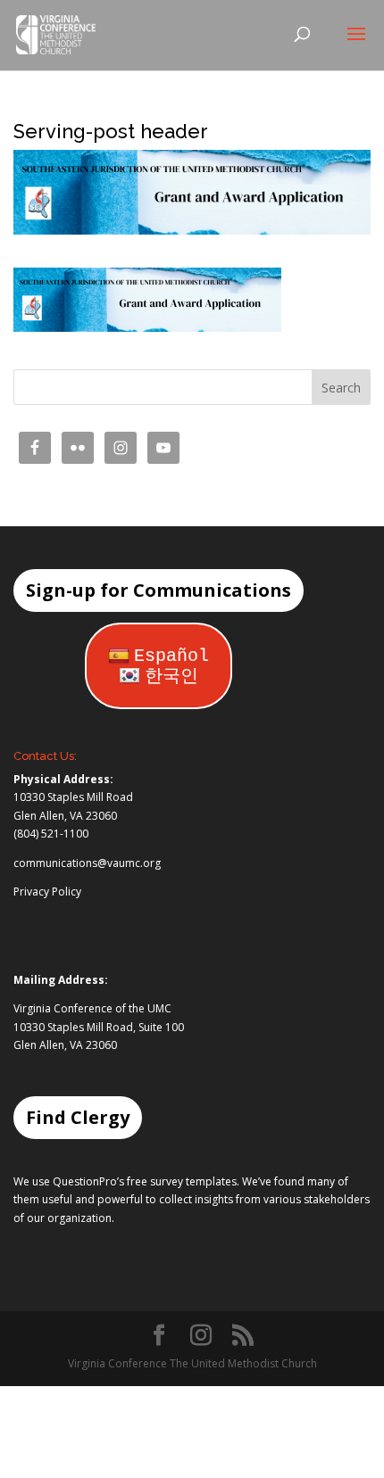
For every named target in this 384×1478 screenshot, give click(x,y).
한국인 (171, 676)
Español (171, 656)
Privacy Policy (47, 891)
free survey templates (182, 1181)
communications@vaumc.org (87, 863)
